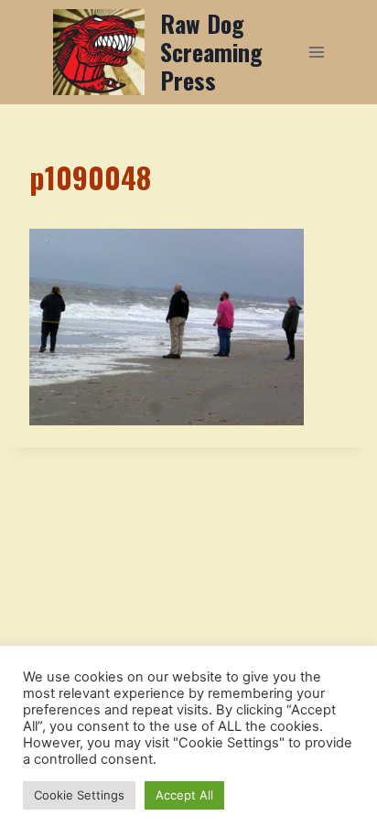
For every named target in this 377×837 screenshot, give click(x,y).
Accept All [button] (184, 795)
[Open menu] (316, 52)
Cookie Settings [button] (79, 795)
